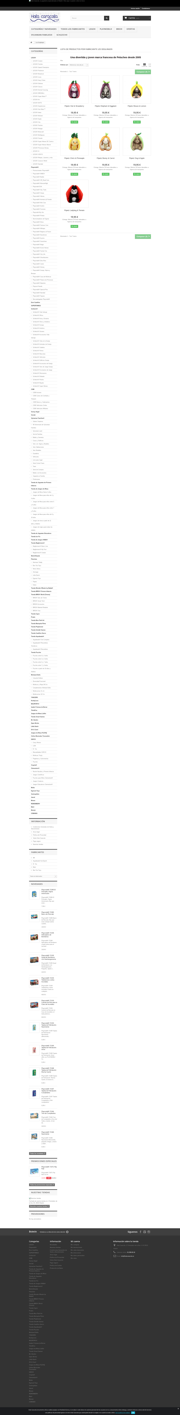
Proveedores (37, 1214)
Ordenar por (64, 65)
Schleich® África (37, 315)
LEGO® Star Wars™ (38, 109)
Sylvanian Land (37, 431)
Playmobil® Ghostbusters (40, 257)
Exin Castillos (35, 302)
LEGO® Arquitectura (38, 106)
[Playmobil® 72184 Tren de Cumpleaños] (34, 1116)
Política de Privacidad (39, 835)
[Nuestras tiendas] (43, 1198)
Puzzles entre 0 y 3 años (40, 655)
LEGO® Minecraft (38, 132)
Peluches (34, 559)
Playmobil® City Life (38, 254)
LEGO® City (36, 122)
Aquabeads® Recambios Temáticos (39, 644)
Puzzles (35, 762)
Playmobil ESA (37, 186)
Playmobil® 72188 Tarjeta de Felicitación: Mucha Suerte (48, 1070)
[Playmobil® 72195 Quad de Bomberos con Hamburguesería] (34, 960)
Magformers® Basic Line (40, 546)
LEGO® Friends (37, 138)
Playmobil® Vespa (38, 193)
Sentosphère (35, 794)
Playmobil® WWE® (38, 173)
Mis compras (75, 1245)
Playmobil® (106, 29)
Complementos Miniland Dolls (41, 688)
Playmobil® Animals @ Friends (42, 199)
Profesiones (36, 479)
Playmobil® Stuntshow (39, 241)
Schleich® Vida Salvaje (39, 312)
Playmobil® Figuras (38, 296)
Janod (33, 797)
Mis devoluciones (76, 1247)
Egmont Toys (36, 578)
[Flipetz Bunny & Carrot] (106, 142)
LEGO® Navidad (37, 164)
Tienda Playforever (37, 627)
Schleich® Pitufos (38, 379)
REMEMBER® (35, 804)
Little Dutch (36, 575)
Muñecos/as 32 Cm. (38, 694)
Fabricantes (37, 852)
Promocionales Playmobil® (40, 170)
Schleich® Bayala (38, 383)
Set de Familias (37, 434)
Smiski (33, 415)
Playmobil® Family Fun (39, 251)
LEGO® (92, 29)
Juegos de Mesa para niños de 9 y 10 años (42, 516)
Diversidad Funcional (38, 681)
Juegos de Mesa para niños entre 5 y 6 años (42, 503)
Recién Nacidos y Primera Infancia (43, 771)
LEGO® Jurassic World (39, 161)
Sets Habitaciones (38, 447)
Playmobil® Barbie (38, 177)
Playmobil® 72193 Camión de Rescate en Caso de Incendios (49, 1002)
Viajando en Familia (38, 476)
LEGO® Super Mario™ (39, 96)
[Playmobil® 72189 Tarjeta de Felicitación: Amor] (34, 1050)
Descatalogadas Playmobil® (41, 299)
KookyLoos (34, 700)
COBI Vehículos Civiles (39, 405)
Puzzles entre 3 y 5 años (40, 659)
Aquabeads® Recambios (40, 649)
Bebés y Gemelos (38, 437)
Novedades (37, 884)
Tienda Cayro (35, 614)
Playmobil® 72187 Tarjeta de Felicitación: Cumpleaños (48, 1090)
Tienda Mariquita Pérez (38, 623)
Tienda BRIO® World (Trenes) (40, 594)
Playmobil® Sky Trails (39, 190)
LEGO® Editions (37, 83)
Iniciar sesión (135, 8)
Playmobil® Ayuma (38, 238)
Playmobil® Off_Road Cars (40, 180)
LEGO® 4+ (36, 151)
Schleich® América (38, 328)
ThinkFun (34, 710)
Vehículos (35, 457)
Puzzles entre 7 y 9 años (40, 665)
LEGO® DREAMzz (38, 93)
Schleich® (62, 35)
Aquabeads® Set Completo (40, 639)
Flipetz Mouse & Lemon (137, 106)
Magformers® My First (39, 549)
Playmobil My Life (38, 212)
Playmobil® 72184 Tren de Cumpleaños (48, 1112)
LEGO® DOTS (37, 103)
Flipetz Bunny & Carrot (105, 158)
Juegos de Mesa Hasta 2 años (41, 492)
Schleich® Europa (38, 325)
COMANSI (34, 813)
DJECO (33, 739)
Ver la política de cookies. (122, 1412)
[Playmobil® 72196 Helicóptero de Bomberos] (34, 937)
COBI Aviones (36, 392)
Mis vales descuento (77, 1250)
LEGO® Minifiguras (38, 135)
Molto (33, 787)
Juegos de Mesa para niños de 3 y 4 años (42, 497)
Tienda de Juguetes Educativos (41, 533)
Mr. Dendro (34, 720)
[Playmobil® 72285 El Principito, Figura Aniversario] (34, 894)
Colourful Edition (37, 678)
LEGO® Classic (37, 86)
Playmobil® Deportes (39, 283)
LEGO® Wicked (37, 115)
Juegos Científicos (38, 775)
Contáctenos (146, 8)
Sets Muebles (36, 450)
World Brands (35, 556)
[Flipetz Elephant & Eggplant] (106, 89)
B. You (34, 749)
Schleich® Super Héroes (40, 386)
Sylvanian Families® (41, 35)
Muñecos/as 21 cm (38, 691)
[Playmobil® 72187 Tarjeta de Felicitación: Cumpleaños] (34, 1093)
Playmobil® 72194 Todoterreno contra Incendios (47, 980)
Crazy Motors (36, 742)
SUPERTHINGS (36, 305)
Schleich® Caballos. (38, 347)
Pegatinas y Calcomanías (40, 758)
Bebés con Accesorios (39, 473)
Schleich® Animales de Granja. (42, 344)
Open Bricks (35, 723)
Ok (133, 1412)
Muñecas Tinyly (37, 755)
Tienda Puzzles (36, 652)
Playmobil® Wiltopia (38, 228)
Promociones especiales (44, 1161)
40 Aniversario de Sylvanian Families (40, 426)
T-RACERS (34, 697)
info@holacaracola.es (127, 1256)
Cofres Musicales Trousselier (40, 736)
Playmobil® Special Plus (40, 289)
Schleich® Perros (37, 350)
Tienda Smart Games (38, 717)
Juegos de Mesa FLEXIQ (39, 733)
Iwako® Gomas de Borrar (39, 707)
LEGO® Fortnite (37, 64)
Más (61, 60)
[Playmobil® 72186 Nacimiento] (34, 1136)
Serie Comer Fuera (38, 463)
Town (34, 466)
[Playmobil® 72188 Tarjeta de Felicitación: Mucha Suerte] (34, 1073)
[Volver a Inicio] (31, 42)
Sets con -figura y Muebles (40, 444)
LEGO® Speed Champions (40, 67)
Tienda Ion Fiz (35, 536)
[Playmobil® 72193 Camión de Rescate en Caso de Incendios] (34, 1005)
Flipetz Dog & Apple (136, 158)
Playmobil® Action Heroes (40, 248)
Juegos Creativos (37, 781)
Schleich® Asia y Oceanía (40, 318)
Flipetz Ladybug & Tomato (74, 210)
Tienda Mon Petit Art (37, 620)
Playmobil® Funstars (39, 209)
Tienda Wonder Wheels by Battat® (42, 588)
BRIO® (119, 29)
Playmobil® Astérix (38, 206)
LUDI (34, 746)
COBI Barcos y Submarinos (41, 402)
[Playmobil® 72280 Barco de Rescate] (34, 917)
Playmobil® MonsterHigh (40, 183)
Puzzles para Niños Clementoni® (42, 778)
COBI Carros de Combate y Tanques (40, 397)
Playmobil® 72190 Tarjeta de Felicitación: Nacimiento (48, 1025)
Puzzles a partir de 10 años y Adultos (41, 670)
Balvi (32, 807)
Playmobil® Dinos (38, 222)
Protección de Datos (56, 1268)
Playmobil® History (38, 267)
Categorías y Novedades (43, 29)
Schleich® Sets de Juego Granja (42, 367)
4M (33, 858)
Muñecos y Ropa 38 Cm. (40, 684)
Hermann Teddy (37, 562)
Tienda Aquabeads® (37, 636)
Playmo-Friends (37, 286)
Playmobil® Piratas (38, 215)
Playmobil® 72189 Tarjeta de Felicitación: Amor (48, 1047)
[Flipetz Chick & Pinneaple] (74, 142)
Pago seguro (36, 841)
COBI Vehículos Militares (40, 408)
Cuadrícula (144, 66)
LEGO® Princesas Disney (40, 148)
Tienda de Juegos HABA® (39, 540)
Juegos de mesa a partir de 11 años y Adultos (41, 522)
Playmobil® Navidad (38, 293)
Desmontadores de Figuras (40, 219)
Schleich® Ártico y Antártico (41, 322)
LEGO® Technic (37, 125)
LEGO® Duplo (36, 119)
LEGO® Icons (36, 77)
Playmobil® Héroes (38, 196)
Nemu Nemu (36, 569)
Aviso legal (36, 832)
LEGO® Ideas (36, 112)
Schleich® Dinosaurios (39, 373)
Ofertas (131, 29)
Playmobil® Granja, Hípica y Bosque (40, 272)
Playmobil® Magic (38, 244)
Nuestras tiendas (37, 844)
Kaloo (34, 585)
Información (38, 821)
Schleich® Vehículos (38, 357)
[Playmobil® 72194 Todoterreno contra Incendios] (34, 982)
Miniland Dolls (35, 675)
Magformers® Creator (39, 552)
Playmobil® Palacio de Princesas (42, 280)
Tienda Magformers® (38, 543)
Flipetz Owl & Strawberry (74, 106)
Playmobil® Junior (38, 264)
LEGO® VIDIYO (37, 154)
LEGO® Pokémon (38, 70)
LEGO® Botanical (38, 74)
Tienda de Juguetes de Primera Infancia (41, 484)
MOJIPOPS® (35, 704)
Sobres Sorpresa (37, 421)
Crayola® (34, 765)
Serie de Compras (38, 469)
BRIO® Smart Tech (38, 601)
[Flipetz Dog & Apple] (137, 142)
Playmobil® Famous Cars (40, 225)
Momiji (33, 810)
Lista (150, 66)
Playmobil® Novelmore (39, 235)
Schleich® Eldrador (38, 376)
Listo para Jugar (37, 460)
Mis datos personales (77, 1255)
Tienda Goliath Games (38, 630)
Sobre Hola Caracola (38, 838)
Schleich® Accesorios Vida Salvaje (40, 336)
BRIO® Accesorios (38, 604)
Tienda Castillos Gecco (38, 633)
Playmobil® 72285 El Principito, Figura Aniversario (48, 891)
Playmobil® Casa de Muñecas (41, 276)
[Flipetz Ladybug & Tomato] (74, 194)
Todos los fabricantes (73, 29)
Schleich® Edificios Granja (40, 360)
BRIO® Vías (36, 610)
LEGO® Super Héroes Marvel (41, 144)
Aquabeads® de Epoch (39, 861)
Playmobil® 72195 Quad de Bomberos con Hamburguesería (48, 957)
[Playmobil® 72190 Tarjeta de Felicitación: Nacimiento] (34, 1027)
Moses (33, 800)
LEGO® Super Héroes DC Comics (43, 141)
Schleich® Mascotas (38, 354)
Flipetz (34, 581)
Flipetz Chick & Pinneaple (74, 158)
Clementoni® (35, 768)
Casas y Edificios (37, 440)
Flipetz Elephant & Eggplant (105, 106)
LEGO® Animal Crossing (40, 90)
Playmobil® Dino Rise (39, 260)
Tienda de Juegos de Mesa (39, 489)
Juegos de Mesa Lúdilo (38, 713)
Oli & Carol (34, 729)
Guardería (35, 453)
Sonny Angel (35, 412)
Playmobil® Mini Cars (39, 202)
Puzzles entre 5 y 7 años (40, 662)
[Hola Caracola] (48, 17)
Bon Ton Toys (36, 565)
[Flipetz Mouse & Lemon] (137, 89)
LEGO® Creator (37, 61)
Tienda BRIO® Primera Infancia (41, 591)
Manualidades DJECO (39, 752)
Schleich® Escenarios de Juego (42, 370)
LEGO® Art (36, 99)
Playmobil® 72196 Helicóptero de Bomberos (47, 935)
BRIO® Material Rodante (40, 607)
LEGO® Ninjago (37, 128)
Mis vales (74, 1258)
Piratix (33, 617)
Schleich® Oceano (38, 331)
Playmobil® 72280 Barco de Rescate (47, 913)
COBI (32, 389)
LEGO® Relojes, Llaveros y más (42, 157)
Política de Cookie (56, 1265)
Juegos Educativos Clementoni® (42, 784)
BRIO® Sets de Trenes (39, 598)
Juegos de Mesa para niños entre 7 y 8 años (42, 509)
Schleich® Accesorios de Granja (42, 363)
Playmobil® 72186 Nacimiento (47, 1133)
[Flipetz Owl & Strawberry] (74, 89)
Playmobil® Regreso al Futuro (41, 231)
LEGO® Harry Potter (38, 80)
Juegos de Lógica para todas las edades (41, 528)
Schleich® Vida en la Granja (41, 341)
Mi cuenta (75, 1241)
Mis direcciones (76, 1253)
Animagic (35, 572)
